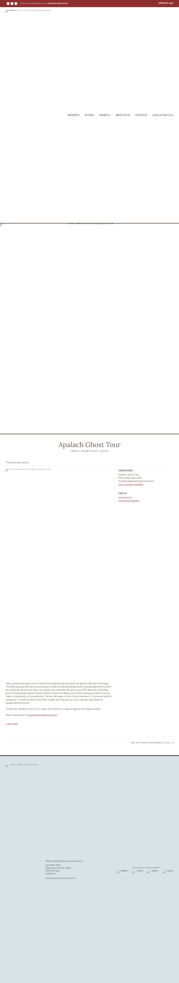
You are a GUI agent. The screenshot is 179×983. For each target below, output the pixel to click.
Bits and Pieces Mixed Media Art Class (151, 742)
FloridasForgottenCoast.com (42, 715)
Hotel (89, 115)
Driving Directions (53, 878)
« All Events (12, 724)
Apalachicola (163, 115)
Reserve (74, 115)
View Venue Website (128, 500)
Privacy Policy (69, 878)
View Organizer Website (130, 484)
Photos (141, 115)
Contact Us (50, 873)
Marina (104, 115)
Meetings (123, 115)
